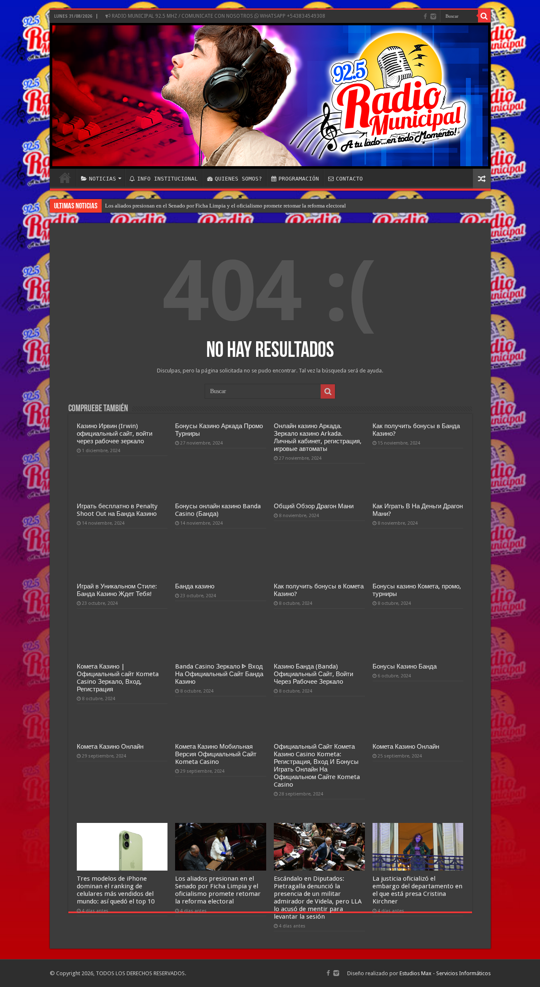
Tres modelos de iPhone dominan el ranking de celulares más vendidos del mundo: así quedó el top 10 (115, 890)
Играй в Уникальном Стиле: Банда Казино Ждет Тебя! (117, 590)
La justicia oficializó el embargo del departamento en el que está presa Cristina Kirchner (417, 890)
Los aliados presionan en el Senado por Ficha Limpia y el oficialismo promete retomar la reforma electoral (225, 205)
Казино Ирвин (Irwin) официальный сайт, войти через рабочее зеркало (114, 433)
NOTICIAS (102, 178)
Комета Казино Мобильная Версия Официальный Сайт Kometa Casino (215, 754)
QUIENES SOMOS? (238, 178)
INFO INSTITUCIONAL (167, 178)
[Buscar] (484, 16)
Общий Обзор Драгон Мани (314, 506)
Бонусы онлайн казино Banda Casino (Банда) (218, 510)
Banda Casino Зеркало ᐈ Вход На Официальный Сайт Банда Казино (219, 674)
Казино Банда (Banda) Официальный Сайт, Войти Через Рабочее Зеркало (313, 674)
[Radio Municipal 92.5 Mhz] (270, 96)
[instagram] (433, 16)
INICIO (65, 177)
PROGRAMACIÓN (298, 178)
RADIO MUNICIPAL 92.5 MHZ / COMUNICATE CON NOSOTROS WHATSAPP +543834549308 (218, 16)
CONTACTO (349, 178)
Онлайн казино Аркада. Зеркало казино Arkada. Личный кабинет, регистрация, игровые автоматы (318, 437)
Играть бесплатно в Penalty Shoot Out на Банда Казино (117, 510)
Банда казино (194, 586)
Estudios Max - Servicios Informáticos (445, 973)
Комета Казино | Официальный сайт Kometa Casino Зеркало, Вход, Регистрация (118, 678)
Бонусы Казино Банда (405, 666)
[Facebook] (425, 16)
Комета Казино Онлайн (110, 746)
